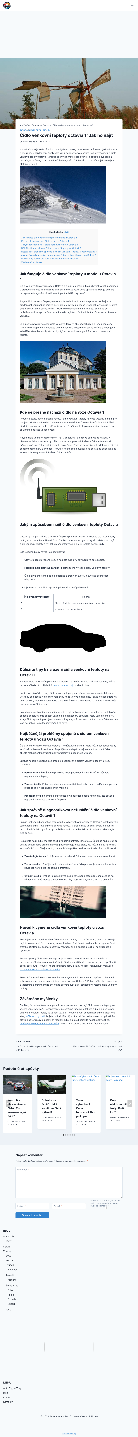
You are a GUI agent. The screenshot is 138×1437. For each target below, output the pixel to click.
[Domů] (21, 125)
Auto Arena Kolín (30, 142)
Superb (12, 1304)
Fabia (11, 1294)
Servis (6, 1246)
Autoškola (8, 1236)
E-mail (58, 1206)
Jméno (21, 1206)
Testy (8, 1241)
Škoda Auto (35, 130)
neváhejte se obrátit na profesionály (39, 1023)
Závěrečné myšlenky (31, 262)
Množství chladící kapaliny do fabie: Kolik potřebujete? (37, 1046)
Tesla (8, 1309)
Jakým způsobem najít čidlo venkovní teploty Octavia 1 (49, 244)
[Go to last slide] (8, 1103)
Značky (46, 130)
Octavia (24, 130)
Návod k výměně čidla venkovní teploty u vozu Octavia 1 (50, 258)
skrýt (66, 232)
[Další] (129, 1103)
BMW (8, 1255)
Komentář (23, 1169)
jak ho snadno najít (64, 685)
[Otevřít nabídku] (132, 5)
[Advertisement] (69, 31)
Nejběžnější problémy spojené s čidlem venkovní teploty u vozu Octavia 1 (59, 251)
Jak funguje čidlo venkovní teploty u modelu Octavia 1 (49, 237)
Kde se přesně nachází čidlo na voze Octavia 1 (45, 241)
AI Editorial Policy (69, 1433)
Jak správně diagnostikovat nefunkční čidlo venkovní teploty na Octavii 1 (58, 255)
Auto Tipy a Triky (12, 1388)
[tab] (63, 1135)
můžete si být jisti (35, 1016)
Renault (10, 1275)
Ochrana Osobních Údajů (84, 1416)
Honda (9, 1260)
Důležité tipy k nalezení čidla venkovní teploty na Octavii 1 (51, 248)
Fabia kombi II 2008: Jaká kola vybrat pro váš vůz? (98, 1046)
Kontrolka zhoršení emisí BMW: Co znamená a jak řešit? (17, 1108)
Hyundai (10, 1265)
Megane (12, 1279)
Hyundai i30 (14, 1269)
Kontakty (8, 1401)
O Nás (6, 1397)
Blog (5, 1392)
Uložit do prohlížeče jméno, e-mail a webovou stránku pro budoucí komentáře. (105, 1203)
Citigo (11, 1290)
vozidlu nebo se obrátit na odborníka (40, 969)
